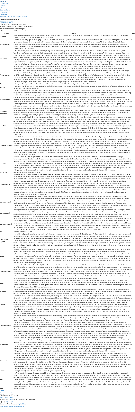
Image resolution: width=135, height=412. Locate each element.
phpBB (10, 399)
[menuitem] (2, 5)
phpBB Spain (10, 402)
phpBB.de (22, 404)
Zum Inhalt (3, 1)
